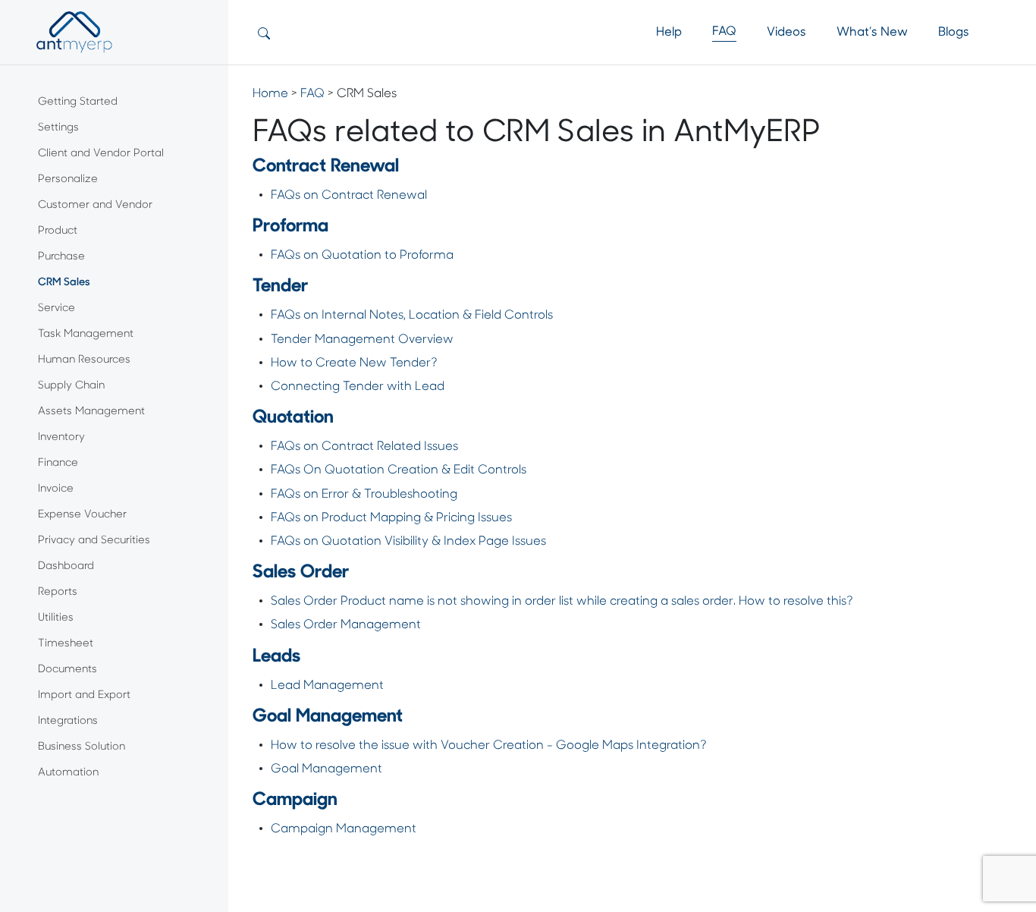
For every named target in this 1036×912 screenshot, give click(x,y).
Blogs (953, 33)
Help (669, 33)
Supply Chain (71, 386)
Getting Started (78, 102)
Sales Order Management (346, 625)
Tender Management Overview (362, 340)
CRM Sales (64, 282)
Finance (58, 463)
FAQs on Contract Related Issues (364, 447)
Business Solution (81, 747)
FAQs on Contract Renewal (349, 196)
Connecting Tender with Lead (357, 387)
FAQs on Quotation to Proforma (364, 256)
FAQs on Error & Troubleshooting (364, 495)
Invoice (56, 489)
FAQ (724, 32)
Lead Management (327, 686)
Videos (786, 33)
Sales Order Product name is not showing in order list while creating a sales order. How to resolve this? (562, 602)
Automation (68, 772)
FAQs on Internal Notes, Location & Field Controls (412, 316)
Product (57, 231)
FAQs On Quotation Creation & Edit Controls (398, 470)
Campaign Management (343, 829)
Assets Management (91, 411)
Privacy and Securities (94, 540)
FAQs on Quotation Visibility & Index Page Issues (408, 542)
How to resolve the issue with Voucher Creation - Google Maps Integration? (489, 746)
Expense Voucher (82, 514)
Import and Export (84, 695)
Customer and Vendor (95, 205)
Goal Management (326, 769)
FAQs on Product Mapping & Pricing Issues (391, 518)
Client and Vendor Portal (101, 153)
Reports (57, 592)
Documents (67, 669)
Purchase (61, 257)
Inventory (61, 437)
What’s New (872, 33)
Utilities (56, 618)
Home (270, 94)
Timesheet (65, 643)
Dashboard (66, 566)
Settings (58, 128)
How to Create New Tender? (354, 363)
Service (56, 308)
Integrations (68, 721)
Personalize (68, 179)
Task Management (85, 334)
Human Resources (84, 360)
